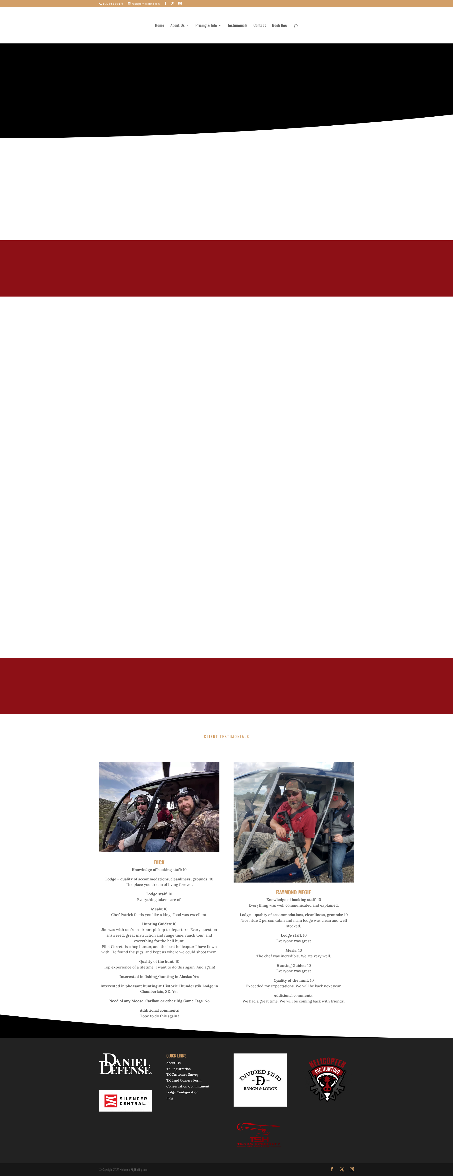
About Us (177, 26)
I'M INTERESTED (316, 268)
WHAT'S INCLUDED (98, 547)
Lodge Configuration (182, 1092)
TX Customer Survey (182, 1074)
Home (159, 26)
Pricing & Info (206, 26)
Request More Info (191, 102)
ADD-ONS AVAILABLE (178, 547)
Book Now (279, 26)
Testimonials (237, 26)
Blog (169, 1098)
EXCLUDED (137, 547)
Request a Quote (111, 505)
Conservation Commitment (188, 1086)
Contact (259, 26)
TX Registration (178, 1068)
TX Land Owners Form (183, 1080)
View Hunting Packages (257, 102)
